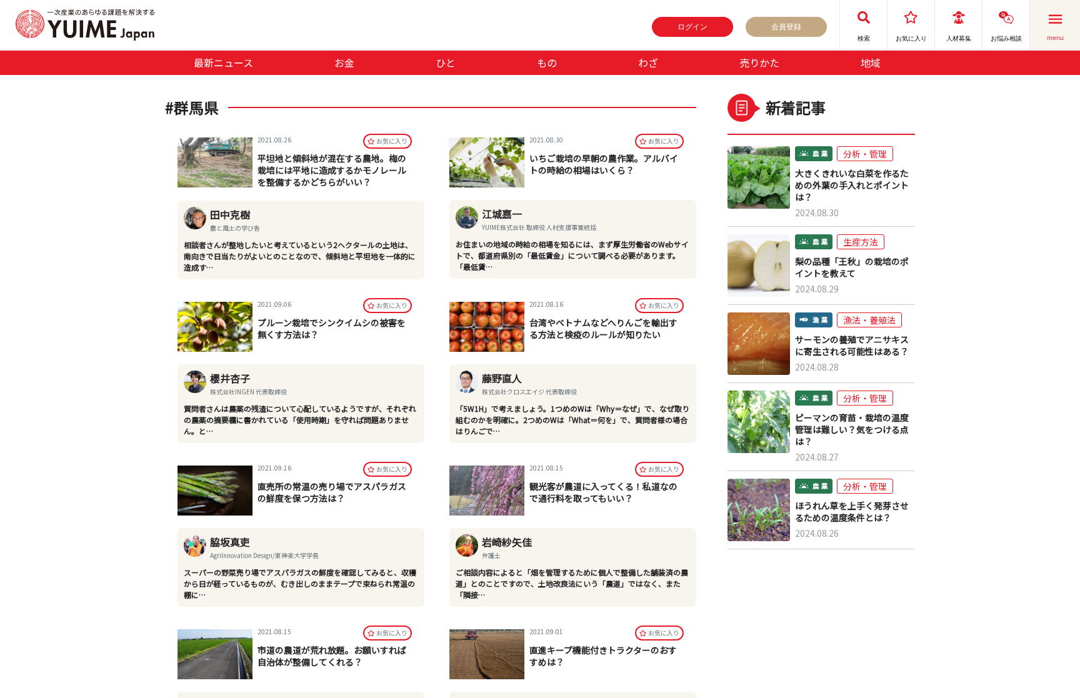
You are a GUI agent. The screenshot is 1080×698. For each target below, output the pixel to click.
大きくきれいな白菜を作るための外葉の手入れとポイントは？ (852, 185)
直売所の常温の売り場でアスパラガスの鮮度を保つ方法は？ (332, 492)
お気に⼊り (392, 141)
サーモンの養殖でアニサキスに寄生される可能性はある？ (852, 345)
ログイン (693, 26)
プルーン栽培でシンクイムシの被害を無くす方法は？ (332, 328)
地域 (871, 62)
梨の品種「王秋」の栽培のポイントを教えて (852, 267)
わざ (648, 62)
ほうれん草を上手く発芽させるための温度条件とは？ (852, 512)
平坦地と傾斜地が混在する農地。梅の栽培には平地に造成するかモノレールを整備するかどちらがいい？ (332, 170)
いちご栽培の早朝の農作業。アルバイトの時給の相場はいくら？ (603, 164)
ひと (446, 62)
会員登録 (786, 26)
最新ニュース (223, 62)
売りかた (759, 62)
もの (547, 62)
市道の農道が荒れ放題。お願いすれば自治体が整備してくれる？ (332, 656)
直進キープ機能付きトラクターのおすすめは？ (603, 656)
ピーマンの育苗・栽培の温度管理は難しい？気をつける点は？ (852, 429)
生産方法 (860, 242)
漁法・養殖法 (869, 320)
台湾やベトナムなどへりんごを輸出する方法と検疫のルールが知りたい (603, 328)
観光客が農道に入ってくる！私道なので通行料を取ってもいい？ (603, 492)
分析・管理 (865, 153)
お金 (344, 62)
